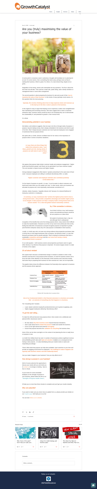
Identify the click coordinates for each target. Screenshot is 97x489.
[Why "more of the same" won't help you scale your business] (25, 433)
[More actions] (74, 25)
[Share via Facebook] (23, 412)
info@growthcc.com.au (48, 483)
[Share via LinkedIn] (30, 412)
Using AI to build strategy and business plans (48, 441)
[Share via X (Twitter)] (26, 412)
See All (80, 424)
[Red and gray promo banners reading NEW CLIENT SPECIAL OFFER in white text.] (71, 433)
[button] (65, 11)
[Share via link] (33, 412)
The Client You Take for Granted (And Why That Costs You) (71, 441)
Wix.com (57, 485)
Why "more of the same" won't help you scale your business (24, 441)
